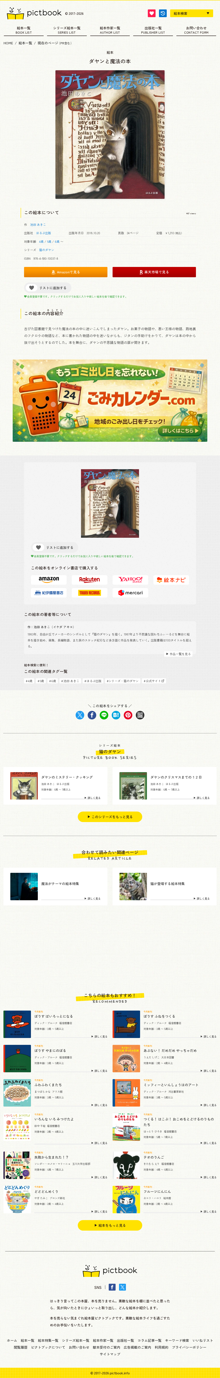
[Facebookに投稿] (92, 715)
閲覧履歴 (21, 1347)
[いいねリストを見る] (152, 13)
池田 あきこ (38, 224)
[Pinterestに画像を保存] (128, 715)
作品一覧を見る (180, 654)
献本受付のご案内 (106, 1347)
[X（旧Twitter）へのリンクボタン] (122, 1287)
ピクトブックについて (48, 1347)
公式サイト (152, 681)
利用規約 (161, 1347)
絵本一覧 (24, 28)
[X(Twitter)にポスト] (80, 715)
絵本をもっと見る (112, 1225)
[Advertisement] (110, 949)
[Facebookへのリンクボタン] (112, 1287)
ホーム (12, 1340)
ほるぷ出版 (43, 233)
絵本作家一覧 (110, 28)
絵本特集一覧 (48, 1340)
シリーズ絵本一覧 (67, 28)
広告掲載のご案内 (137, 1347)
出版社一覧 (153, 28)
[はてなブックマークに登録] (116, 715)
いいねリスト (202, 1340)
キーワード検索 (177, 1340)
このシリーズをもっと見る (112, 816)
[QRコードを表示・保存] (140, 715)
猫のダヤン (46, 250)
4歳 (41, 241)
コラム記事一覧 (150, 1340)
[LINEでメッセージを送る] (104, 715)
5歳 (49, 241)
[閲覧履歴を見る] (163, 13)
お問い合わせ (196, 28)
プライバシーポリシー (189, 1347)
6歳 (57, 241)
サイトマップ (110, 1354)
